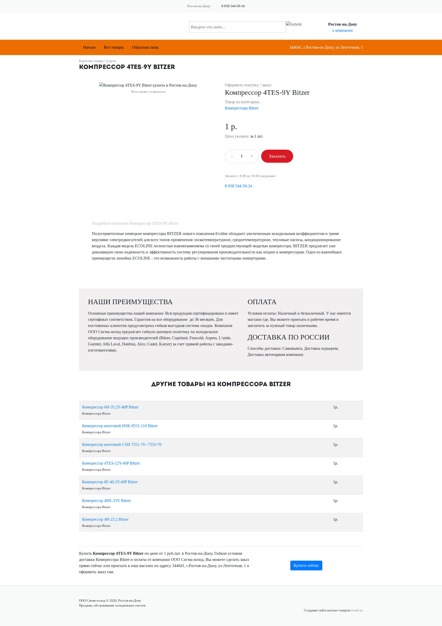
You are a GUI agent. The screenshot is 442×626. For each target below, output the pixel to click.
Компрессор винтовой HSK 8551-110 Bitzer (120, 426)
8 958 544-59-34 (233, 6)
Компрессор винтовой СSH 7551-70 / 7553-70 (121, 444)
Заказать (277, 156)
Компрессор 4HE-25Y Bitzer (106, 500)
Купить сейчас (306, 565)
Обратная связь (145, 47)
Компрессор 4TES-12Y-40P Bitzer (111, 463)
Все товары (114, 47)
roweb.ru (357, 610)
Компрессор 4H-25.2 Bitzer (105, 519)
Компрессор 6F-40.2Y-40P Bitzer (110, 482)
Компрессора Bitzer (241, 108)
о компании (342, 30)
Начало (89, 47)
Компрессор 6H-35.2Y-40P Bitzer (110, 407)
